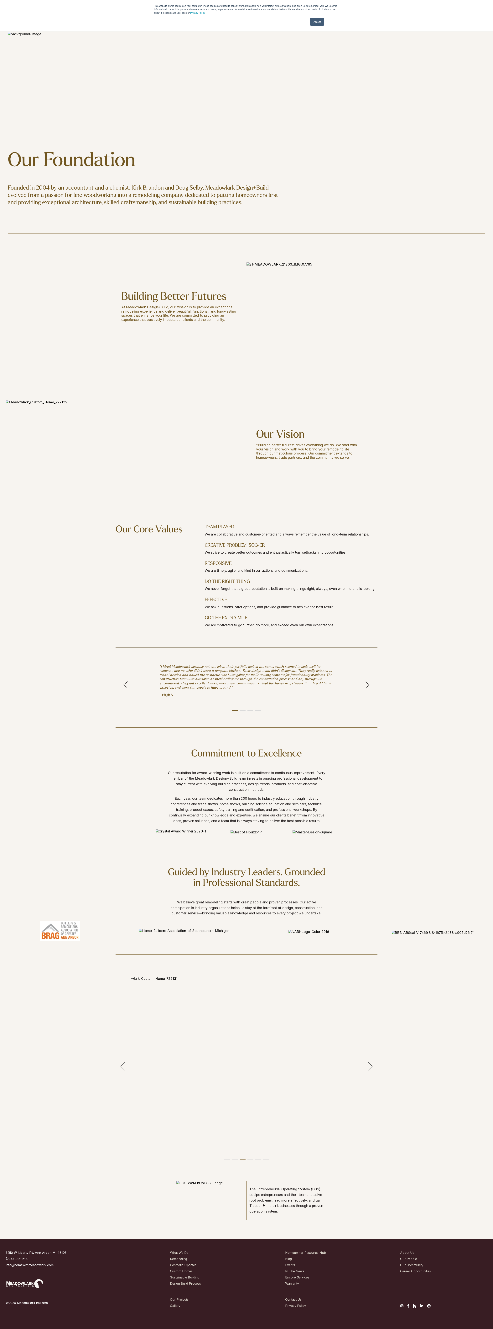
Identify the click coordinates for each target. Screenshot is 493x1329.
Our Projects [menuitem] (179, 1299)
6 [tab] (265, 1161)
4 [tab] (257, 712)
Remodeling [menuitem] (178, 1259)
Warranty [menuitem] (292, 1283)
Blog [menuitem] (288, 1259)
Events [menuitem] (290, 1265)
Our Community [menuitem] (411, 1265)
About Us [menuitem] (407, 1253)
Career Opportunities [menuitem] (413, 1271)
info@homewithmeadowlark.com (30, 1265)
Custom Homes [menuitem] (181, 1271)
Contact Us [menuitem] (293, 1299)
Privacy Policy (197, 12)
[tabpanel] (246, 683)
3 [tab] (249, 712)
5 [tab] (257, 1161)
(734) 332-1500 (17, 1259)
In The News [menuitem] (294, 1271)
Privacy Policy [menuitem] (295, 1306)
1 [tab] (234, 712)
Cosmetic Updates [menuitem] (183, 1265)
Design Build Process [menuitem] (183, 1283)
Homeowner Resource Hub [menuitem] (298, 1253)
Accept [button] (317, 21)
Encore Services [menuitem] (297, 1277)
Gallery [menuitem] (175, 1306)
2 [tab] (242, 712)
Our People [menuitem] (408, 1259)
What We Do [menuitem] (179, 1253)
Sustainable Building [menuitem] (183, 1277)
